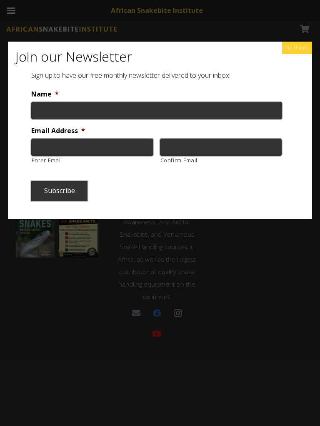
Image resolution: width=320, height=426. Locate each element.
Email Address (58, 130)
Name (45, 94)
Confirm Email (179, 160)
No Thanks (297, 47)
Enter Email (47, 160)
